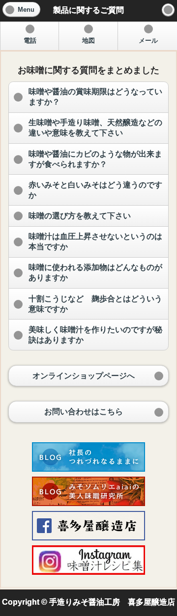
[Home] (168, 9)
